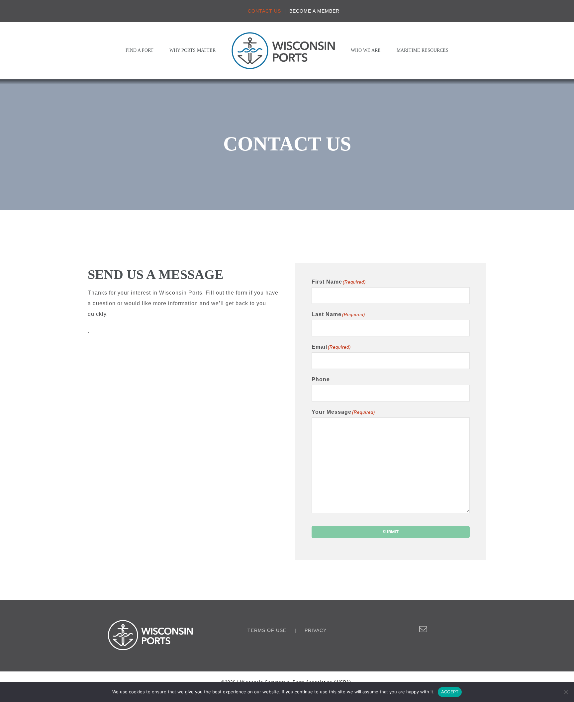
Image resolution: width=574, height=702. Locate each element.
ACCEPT (450, 691)
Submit (391, 531)
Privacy (316, 630)
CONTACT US (264, 11)
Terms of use (266, 630)
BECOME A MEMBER (314, 11)
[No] (565, 692)
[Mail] (423, 629)
